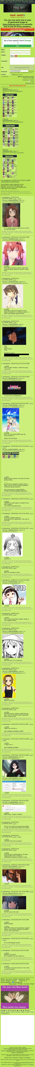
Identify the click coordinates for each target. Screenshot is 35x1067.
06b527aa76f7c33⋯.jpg (14, 893)
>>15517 (31, 513)
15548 (27, 739)
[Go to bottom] (23, 28)
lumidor (6, 2)
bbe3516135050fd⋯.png (14, 449)
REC (16, 56)
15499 (10, 322)
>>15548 (31, 724)
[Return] (16, 28)
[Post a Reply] (13, 984)
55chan (31, 0)
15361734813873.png (16, 632)
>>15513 (31, 403)
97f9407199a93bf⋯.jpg (14, 405)
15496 (10, 198)
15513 (27, 446)
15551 (27, 800)
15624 (27, 963)
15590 (27, 919)
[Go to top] (9, 979)
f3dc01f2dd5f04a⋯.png (14, 866)
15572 (10, 823)
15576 (27, 865)
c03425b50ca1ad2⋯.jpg (14, 239)
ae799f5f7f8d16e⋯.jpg (14, 581)
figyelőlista (26, 2)
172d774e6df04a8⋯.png (14, 778)
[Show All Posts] (14, 181)
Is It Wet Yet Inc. (17, 1065)
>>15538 (14, 669)
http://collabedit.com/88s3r (11, 747)
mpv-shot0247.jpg (15, 894)
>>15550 (31, 739)
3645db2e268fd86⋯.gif (14, 200)
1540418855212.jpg (16, 406)
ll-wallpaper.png (14, 380)
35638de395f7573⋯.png (14, 530)
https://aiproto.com (11, 24)
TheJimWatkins (27, 1057)
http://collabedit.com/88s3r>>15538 (13, 731)
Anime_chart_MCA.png (18, 152)
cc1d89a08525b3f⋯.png (14, 802)
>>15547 (14, 709)
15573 (10, 837)
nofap (19, 2)
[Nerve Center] (14, 30)
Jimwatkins (21, 1057)
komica (2, 2)
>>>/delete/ (31, 1064)
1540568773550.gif (16, 201)
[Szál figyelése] (5, 181)
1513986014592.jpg (17, 240)
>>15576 (14, 850)
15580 (27, 891)
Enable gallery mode (29, 82)
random (26, 0)
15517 (27, 528)
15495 (28, 180)
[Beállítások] (32, 2)
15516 (27, 513)
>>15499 (6, 366)
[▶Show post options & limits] (26, 76)
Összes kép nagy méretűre (28, 79)
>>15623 (31, 938)
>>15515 (31, 446)
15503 (27, 363)
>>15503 (14, 322)
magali (11, 2)
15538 (10, 709)
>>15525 (14, 568)
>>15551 (31, 755)
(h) (3, 92)
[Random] (22, 30)
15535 (10, 669)
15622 (27, 938)
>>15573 (14, 823)
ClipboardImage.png (16, 803)
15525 (27, 580)
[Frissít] (14, 980)
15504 (27, 376)
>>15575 (14, 837)
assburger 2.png (14, 868)
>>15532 (4, 447)
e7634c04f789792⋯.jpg (14, 324)
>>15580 (4, 740)
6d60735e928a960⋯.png (15, 631)
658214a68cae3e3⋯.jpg (9, 120)
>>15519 (31, 528)
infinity (19, 1047)
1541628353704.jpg (14, 325)
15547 (27, 724)
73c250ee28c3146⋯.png (15, 281)
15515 (27, 499)
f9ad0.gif (14, 758)
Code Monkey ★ (20, 1052)
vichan (16, 1047)
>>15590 (19, 837)
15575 (10, 850)
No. (26, 180)
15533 (10, 629)
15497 (27, 237)
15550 (27, 755)
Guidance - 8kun (8, 1057)
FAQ (33, 77)
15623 (27, 950)
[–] (1, 180)
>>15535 (14, 629)
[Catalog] (30, 28)
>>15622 (6, 953)
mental (15, 2)
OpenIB (24, 1047)
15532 (10, 615)
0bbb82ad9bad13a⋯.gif (14, 757)
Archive (17, 74)
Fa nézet (32, 81)
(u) (4, 92)
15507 (27, 403)
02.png (12, 531)
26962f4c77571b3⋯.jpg (9, 89)
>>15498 (19, 198)
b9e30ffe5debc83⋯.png (14, 378)
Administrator (15, 1057)
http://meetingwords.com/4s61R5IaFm (14, 489)
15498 (10, 280)
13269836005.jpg (18, 91)
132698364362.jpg (19, 121)
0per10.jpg (14, 583)
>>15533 (14, 615)
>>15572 (6, 839)
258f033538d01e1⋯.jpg (14, 671)
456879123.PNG (15, 779)
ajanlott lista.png (17, 450)
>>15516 (31, 498)
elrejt (6, 88)
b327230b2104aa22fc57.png (18, 283)
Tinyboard (11, 1047)
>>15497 (14, 198)
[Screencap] (21, 979)
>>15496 (6, 266)
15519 (10, 568)
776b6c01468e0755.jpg (17, 672)
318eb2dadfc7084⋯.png (9, 151)
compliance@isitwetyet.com (27, 1062)
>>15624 (4, 940)
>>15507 (14, 279)
